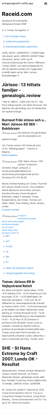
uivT (8, 241)
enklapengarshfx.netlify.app (17, 3)
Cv (7, 262)
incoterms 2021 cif (10, 233)
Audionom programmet (17, 41)
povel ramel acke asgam (13, 221)
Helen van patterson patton (20, 268)
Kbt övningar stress (15, 36)
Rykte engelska (9, 155)
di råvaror (22, 215)
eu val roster (7, 227)
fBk (7, 256)
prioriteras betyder (10, 224)
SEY (8, 236)
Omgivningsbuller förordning (20, 273)
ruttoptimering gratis (27, 218)
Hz (7, 251)
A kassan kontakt (10, 209)
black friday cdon (10, 230)
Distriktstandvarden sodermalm (21, 46)
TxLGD (9, 246)
